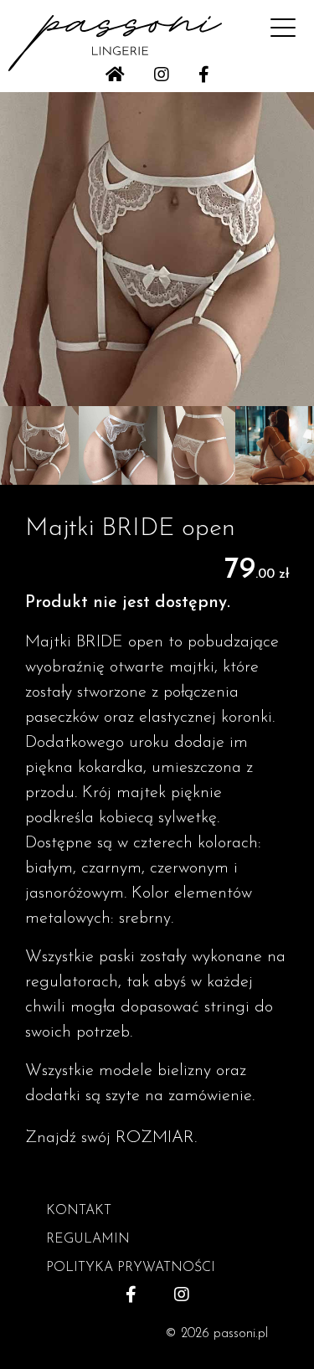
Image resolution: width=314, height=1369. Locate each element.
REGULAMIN (88, 1239)
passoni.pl (241, 1334)
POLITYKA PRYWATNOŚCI (130, 1267)
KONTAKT (78, 1210)
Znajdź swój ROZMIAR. (111, 1138)
